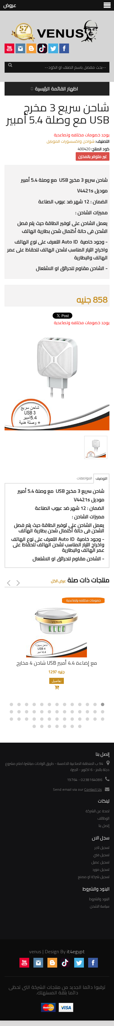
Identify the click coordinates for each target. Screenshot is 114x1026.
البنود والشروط (99, 898)
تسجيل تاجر (102, 847)
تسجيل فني (101, 854)
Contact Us (93, 789)
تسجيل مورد (100, 869)
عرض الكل (58, 580)
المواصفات (84, 478)
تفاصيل (56, 681)
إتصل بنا (103, 825)
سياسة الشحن (99, 906)
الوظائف (103, 818)
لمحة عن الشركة (97, 810)
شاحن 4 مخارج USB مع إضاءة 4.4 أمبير (56, 663)
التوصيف (101, 478)
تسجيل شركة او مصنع (93, 876)
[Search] (10, 67)
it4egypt (76, 951)
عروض (9, 5)
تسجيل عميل (100, 862)
